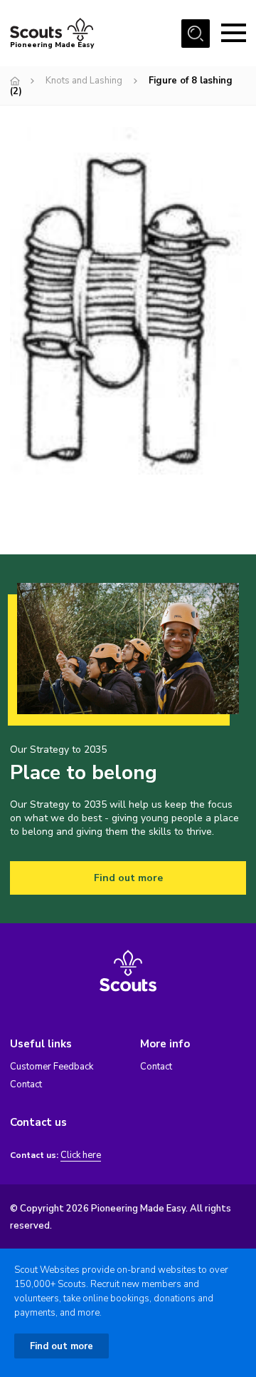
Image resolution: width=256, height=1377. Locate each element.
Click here (80, 1155)
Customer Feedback (51, 1066)
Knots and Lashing (84, 80)
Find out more (128, 878)
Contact (26, 1084)
